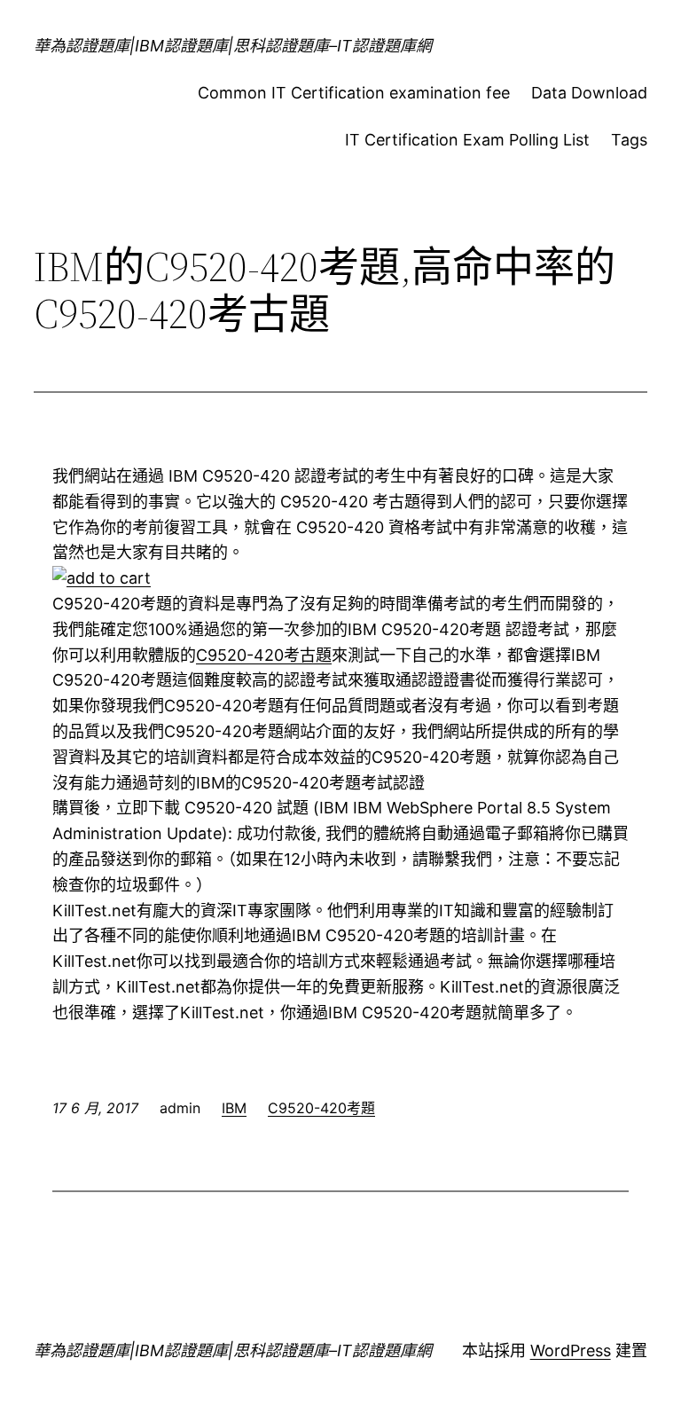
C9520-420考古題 (264, 655)
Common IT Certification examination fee (354, 92)
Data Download (589, 92)
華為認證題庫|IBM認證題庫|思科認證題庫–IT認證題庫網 (233, 45)
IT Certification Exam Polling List (467, 139)
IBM (234, 1108)
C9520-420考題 (321, 1108)
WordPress (570, 1350)
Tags (629, 139)
